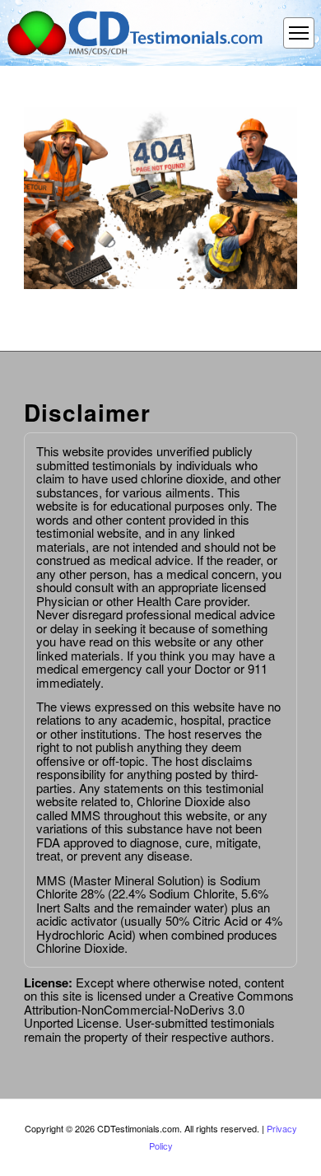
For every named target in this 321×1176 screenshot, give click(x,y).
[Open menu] (298, 33)
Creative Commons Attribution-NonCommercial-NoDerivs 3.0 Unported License (159, 1009)
